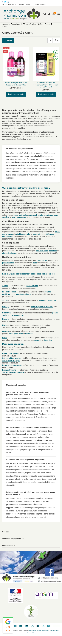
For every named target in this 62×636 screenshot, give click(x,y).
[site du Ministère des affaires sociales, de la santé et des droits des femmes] (15, 595)
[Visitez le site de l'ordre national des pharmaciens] (31, 611)
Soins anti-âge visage (11, 358)
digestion (48, 340)
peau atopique (8, 263)
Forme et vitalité (9, 370)
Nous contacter (24, 4)
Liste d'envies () (40, 4)
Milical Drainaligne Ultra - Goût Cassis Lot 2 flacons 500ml (16, 84)
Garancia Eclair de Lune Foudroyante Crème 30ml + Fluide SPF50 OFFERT (46, 85)
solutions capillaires (47, 300)
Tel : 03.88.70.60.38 (9, 4)
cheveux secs (42, 251)
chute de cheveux (9, 253)
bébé (35, 263)
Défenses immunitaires (12, 365)
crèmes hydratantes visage (41, 215)
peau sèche (42, 260)
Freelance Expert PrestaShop (39, 630)
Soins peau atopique (11, 361)
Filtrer (9, 40)
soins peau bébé (16, 334)
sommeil (36, 234)
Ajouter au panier (17, 94)
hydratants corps (19, 217)
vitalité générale (23, 234)
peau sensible (32, 286)
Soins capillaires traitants (13, 372)
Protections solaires (11, 353)
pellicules (53, 251)
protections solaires (22, 294)
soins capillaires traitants (42, 307)
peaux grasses (18, 315)
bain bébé (29, 334)
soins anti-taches (21, 215)
